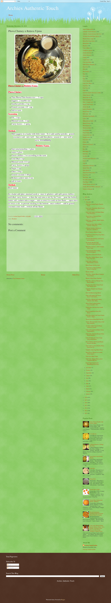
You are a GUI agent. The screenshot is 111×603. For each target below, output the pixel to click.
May (87, 383)
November (89, 367)
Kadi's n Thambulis (87, 109)
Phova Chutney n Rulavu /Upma (93, 232)
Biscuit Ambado (90, 272)
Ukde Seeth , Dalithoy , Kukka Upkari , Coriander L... (95, 220)
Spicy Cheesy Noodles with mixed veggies (96, 422)
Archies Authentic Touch (33, 7)
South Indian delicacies (88, 165)
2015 (86, 405)
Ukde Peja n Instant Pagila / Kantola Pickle (94, 204)
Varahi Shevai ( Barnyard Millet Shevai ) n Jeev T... (93, 216)
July (87, 378)
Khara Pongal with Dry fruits (93, 265)
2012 (86, 413)
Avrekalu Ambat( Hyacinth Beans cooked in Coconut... (94, 326)
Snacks (84, 161)
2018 (86, 397)
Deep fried (85, 67)
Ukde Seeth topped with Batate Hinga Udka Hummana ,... (95, 212)
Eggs (84, 78)
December (88, 202)
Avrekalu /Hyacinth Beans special (91, 36)
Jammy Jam (85, 107)
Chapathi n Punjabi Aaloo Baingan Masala (94, 289)
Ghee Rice (92, 468)
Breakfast (14, 219)
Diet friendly (86, 71)
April (87, 386)
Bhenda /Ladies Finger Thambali (93, 278)
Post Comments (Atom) (19, 278)
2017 (86, 400)
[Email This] (35, 216)
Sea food (85, 156)
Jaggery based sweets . (88, 104)
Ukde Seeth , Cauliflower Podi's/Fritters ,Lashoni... (92, 261)
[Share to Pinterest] (42, 216)
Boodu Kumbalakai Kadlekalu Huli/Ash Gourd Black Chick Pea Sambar (96, 513)
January (88, 394)
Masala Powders (87, 123)
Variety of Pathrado (87, 189)
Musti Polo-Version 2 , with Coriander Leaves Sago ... (95, 247)
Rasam (84, 147)
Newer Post (10, 275)
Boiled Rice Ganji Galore (89, 41)
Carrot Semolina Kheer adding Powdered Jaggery (93, 251)
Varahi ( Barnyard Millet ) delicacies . (92, 186)
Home (11, 15)
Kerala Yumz (86, 111)
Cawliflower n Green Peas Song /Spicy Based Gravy (95, 235)
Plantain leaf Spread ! (88, 144)
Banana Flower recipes (88, 38)
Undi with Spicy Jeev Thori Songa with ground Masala (94, 338)
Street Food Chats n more (89, 172)
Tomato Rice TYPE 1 (95, 489)
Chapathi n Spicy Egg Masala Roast (94, 350)
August (88, 375)
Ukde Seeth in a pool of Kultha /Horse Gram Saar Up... (95, 346)
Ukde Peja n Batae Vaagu (92, 356)
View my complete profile (89, 549)
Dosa (84, 76)
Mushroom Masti (87, 128)
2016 (86, 402)
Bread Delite (86, 43)
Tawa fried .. (86, 177)
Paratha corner (86, 137)
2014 (86, 408)
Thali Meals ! (86, 182)
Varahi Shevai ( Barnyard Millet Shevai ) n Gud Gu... (93, 268)
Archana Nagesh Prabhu (91, 545)
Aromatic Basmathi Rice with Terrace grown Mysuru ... (95, 239)
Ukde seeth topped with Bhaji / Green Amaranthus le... (95, 330)
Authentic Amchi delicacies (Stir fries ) (92, 34)
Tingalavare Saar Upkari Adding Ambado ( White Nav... (93, 224)
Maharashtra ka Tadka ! (88, 121)
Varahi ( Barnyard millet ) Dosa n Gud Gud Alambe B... (95, 322)
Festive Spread (86, 81)
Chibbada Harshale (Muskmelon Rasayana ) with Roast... (93, 228)
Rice (84, 149)
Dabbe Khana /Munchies (89, 64)
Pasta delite (85, 139)
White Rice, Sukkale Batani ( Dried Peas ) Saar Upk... (94, 257)
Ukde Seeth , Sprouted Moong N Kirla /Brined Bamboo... (95, 334)
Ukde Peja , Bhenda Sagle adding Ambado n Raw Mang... (94, 300)
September (89, 373)
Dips (84, 74)
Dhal (84, 69)
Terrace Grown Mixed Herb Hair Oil (94, 319)
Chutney (85, 57)
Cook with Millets (87, 62)
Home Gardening (87, 100)
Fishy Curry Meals (87, 83)
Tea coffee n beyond (87, 179)
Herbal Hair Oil (86, 97)
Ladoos (84, 118)
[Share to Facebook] (40, 216)
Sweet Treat (85, 175)
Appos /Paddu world (88, 29)
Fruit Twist (85, 88)
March (88, 389)
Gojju (84, 90)
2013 (86, 410)
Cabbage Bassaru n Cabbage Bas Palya (96, 445)
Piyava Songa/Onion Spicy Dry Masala (93, 312)
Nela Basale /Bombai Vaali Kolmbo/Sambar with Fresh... (93, 243)
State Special (86, 170)
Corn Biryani (93, 434)
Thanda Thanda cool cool (89, 184)
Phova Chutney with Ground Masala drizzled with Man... (94, 342)
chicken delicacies (87, 53)
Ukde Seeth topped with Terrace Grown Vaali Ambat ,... (93, 296)
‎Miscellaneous (86, 125)
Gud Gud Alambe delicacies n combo (92, 92)
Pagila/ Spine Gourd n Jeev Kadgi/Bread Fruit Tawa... (92, 363)
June (87, 381)
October (88, 370)
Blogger (63, 599)
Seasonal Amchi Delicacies (89, 158)
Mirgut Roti (93, 479)
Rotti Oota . (85, 154)
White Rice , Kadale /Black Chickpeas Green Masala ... (95, 274)
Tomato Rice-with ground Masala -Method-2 (96, 500)
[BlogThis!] (37, 216)
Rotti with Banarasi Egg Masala (93, 293)
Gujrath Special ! (87, 95)
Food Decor (86, 85)
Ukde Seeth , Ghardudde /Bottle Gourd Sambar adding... (95, 208)
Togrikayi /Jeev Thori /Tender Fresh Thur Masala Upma (94, 285)
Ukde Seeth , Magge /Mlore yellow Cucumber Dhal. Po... (94, 359)
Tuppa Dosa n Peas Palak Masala (93, 254)
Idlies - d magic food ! (88, 102)
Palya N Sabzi (86, 132)
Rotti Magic (86, 151)
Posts (9, 565)
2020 (86, 197)
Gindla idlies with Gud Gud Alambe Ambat (94, 308)
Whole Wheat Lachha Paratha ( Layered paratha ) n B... (93, 304)
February (88, 391)
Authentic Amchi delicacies (89, 31)
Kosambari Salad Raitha (88, 116)
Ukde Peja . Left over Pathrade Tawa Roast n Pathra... (94, 281)
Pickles (84, 142)
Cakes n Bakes (86, 48)
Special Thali (86, 168)
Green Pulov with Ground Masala (96, 457)
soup (84, 163)
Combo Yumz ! (86, 60)
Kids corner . (86, 114)
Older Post (75, 275)
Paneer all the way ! (87, 135)
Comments (11, 567)
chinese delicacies (87, 55)
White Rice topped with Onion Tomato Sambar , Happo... (95, 316)
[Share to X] (38, 216)
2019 (86, 199)
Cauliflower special (87, 50)
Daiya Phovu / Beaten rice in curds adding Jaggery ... (94, 353)
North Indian (86, 130)
